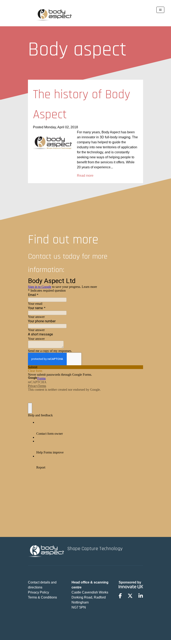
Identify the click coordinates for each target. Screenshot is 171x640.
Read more (85, 175)
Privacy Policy (38, 592)
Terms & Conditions (42, 597)
